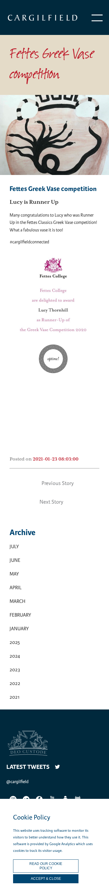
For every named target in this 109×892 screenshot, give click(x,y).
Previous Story (58, 483)
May (14, 574)
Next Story (51, 502)
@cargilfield (17, 781)
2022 (15, 683)
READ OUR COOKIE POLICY (45, 866)
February (20, 615)
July (14, 547)
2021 (14, 697)
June (15, 560)
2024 (15, 656)
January (19, 629)
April (16, 588)
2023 (15, 670)
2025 (15, 642)
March (17, 601)
